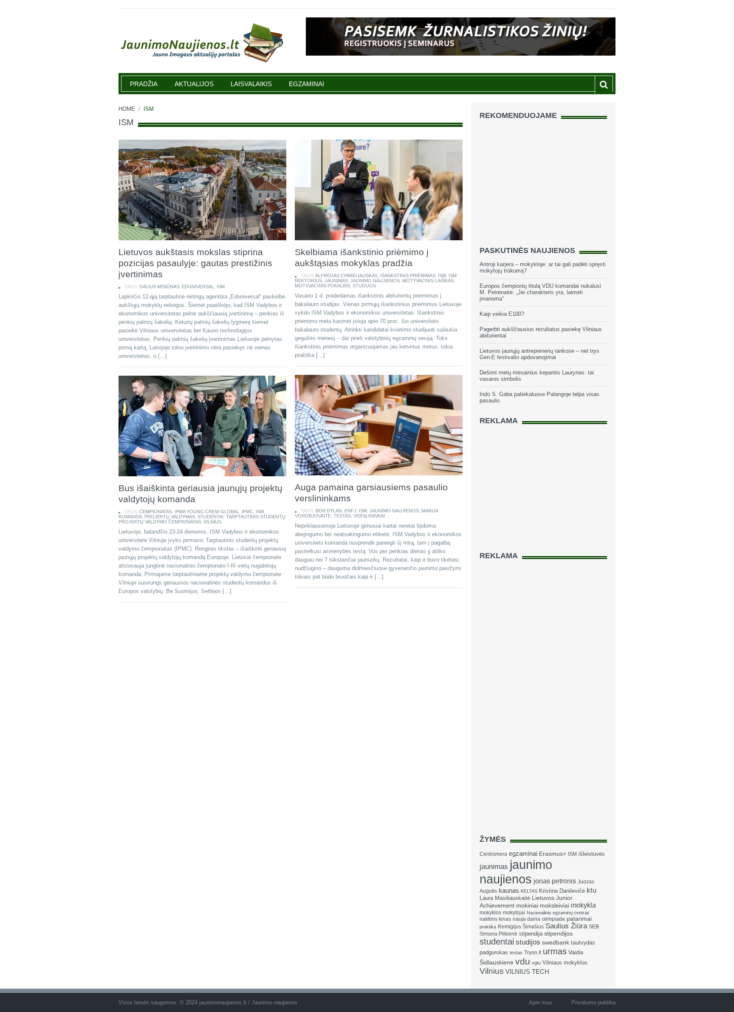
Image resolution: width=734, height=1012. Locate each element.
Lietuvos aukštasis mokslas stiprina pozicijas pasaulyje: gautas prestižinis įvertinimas (195, 263)
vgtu (536, 962)
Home (127, 109)
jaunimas (336, 280)
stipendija (530, 933)
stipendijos (558, 933)
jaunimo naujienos (375, 280)
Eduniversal (198, 286)
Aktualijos (194, 83)
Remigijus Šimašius (521, 927)
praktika (488, 926)
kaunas (509, 890)
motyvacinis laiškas (428, 280)
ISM (221, 286)
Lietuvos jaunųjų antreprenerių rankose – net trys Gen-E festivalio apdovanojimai (539, 354)
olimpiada (553, 919)
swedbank (555, 942)
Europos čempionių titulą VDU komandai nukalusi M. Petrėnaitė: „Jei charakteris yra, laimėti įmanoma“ (540, 292)
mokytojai (514, 913)
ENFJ (350, 510)
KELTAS (529, 891)
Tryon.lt (532, 953)
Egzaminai (306, 83)
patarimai (579, 919)
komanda (130, 516)
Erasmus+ (552, 853)
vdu (522, 961)
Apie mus (540, 1002)
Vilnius (212, 521)
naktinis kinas (495, 919)
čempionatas (155, 511)
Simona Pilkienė (498, 934)
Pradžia (144, 83)
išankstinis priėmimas (407, 275)
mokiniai (527, 905)
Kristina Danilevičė (562, 891)
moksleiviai (554, 905)
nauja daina (526, 919)
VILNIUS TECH (527, 971)
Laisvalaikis (251, 83)
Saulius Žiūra (566, 926)
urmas (555, 951)
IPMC (247, 511)
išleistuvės (592, 854)
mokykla (583, 905)
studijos (364, 285)
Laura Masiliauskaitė (505, 898)
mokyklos (490, 913)
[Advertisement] (543, 179)
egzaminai (523, 853)
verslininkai (369, 515)
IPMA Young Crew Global (207, 511)
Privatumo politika (593, 1002)
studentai (210, 516)
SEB (594, 927)
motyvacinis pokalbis (322, 285)
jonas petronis (555, 881)
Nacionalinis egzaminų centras (558, 912)
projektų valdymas (169, 516)
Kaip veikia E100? (502, 314)
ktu (591, 890)
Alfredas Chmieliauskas (346, 275)
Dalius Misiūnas (159, 286)
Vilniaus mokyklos (564, 962)
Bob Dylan (329, 510)
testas (342, 515)
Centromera (493, 854)
